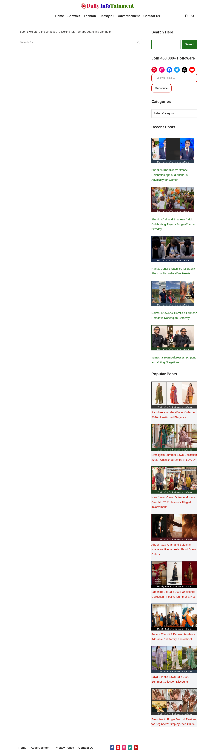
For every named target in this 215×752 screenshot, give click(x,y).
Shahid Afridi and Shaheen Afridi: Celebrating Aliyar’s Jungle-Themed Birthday (173, 224)
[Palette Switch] (186, 16)
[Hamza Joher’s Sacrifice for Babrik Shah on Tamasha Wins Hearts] (172, 249)
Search (190, 44)
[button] (113, 16)
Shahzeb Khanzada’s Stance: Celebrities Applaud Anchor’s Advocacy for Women (170, 175)
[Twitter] (177, 70)
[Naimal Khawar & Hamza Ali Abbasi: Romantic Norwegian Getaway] (172, 294)
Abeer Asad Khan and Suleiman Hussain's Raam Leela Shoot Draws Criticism (174, 549)
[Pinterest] (154, 70)
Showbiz (74, 16)
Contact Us (151, 16)
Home (59, 16)
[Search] (192, 16)
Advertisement (129, 16)
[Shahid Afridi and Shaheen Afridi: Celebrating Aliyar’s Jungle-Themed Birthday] (172, 200)
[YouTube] (192, 70)
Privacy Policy (64, 747)
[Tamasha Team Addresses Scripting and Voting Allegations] (172, 338)
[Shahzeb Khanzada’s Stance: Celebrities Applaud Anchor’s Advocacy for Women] (172, 151)
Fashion (90, 16)
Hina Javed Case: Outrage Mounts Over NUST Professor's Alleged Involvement (173, 502)
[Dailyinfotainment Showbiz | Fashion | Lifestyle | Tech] (107, 6)
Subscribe (161, 88)
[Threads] (184, 70)
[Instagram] (162, 70)
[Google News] (136, 747)
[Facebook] (169, 70)
